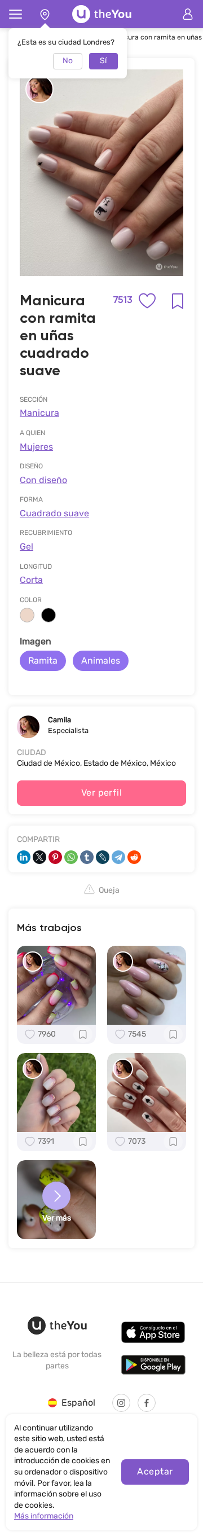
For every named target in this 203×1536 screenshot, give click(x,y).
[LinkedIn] (23, 857)
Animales (100, 660)
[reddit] (134, 857)
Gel (26, 546)
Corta (31, 579)
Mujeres (36, 446)
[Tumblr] (87, 857)
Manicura (39, 412)
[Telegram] (118, 857)
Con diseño (43, 480)
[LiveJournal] (102, 857)
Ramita (43, 660)
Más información (43, 1516)
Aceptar (155, 1471)
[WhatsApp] (71, 857)
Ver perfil (101, 792)
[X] (39, 857)
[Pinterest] (55, 857)
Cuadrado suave (54, 513)
